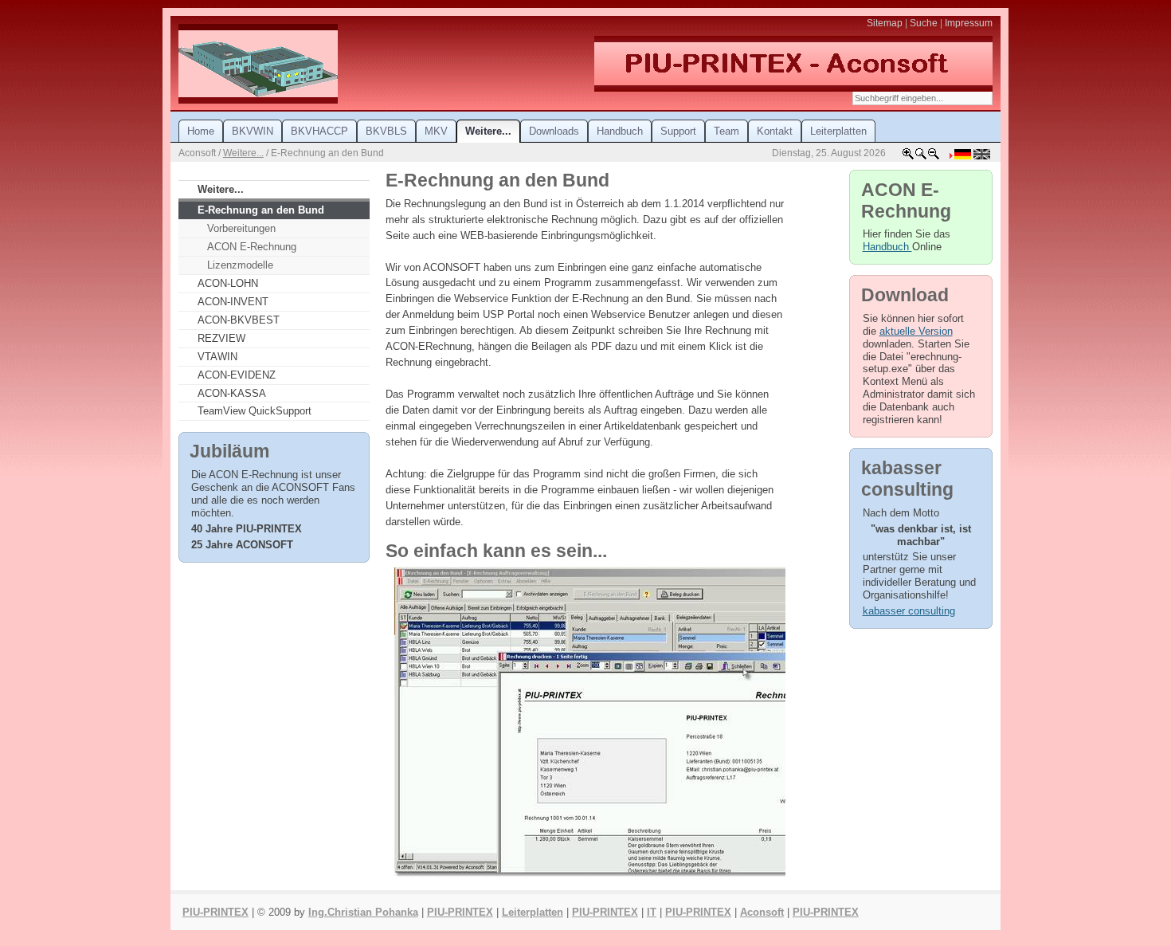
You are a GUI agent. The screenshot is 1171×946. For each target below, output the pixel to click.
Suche (924, 23)
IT (651, 912)
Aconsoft (762, 912)
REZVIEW (221, 338)
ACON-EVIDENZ (237, 375)
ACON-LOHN (228, 283)
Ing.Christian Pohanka (363, 912)
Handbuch (887, 247)
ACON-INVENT (233, 302)
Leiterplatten (532, 912)
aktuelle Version (916, 331)
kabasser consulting (909, 611)
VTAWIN (217, 357)
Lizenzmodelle (240, 265)
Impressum (969, 23)
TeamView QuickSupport (254, 411)
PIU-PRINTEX (215, 912)
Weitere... (243, 153)
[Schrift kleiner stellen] (933, 157)
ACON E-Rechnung (251, 247)
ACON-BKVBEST (239, 320)
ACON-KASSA (232, 393)
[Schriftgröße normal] (920, 157)
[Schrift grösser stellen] (908, 157)
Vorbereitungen (241, 228)
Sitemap (885, 23)
